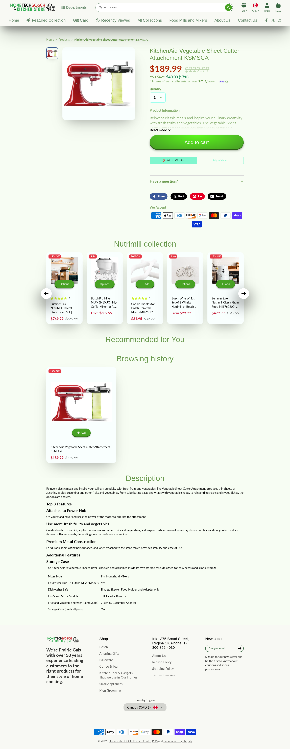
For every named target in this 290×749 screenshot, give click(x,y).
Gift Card (80, 20)
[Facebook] (266, 20)
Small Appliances (111, 684)
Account (267, 7)
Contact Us (247, 20)
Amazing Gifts (109, 653)
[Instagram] (279, 20)
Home (14, 20)
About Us (222, 20)
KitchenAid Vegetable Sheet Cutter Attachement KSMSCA (81, 415)
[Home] (32, 7)
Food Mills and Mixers (188, 20)
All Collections (150, 20)
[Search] (228, 7)
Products (64, 39)
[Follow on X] (273, 20)
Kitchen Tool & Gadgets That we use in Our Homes (118, 675)
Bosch (103, 647)
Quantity (155, 89)
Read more (158, 130)
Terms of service (163, 675)
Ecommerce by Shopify (177, 741)
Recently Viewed (115, 20)
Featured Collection (48, 20)
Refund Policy (162, 662)
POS (155, 741)
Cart (278, 7)
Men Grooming (110, 690)
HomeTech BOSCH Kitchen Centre (130, 741)
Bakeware (106, 660)
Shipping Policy (163, 668)
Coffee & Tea (108, 666)
